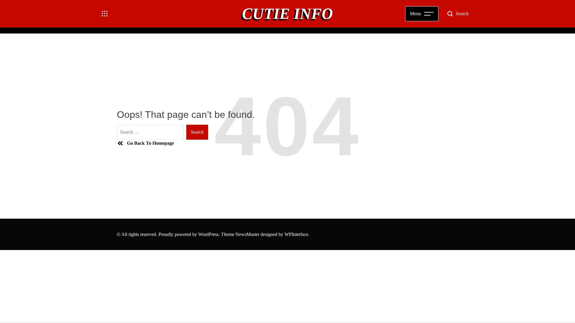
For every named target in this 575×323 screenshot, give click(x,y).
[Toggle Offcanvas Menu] (105, 13)
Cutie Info (287, 14)
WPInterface (296, 234)
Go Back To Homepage (150, 143)
